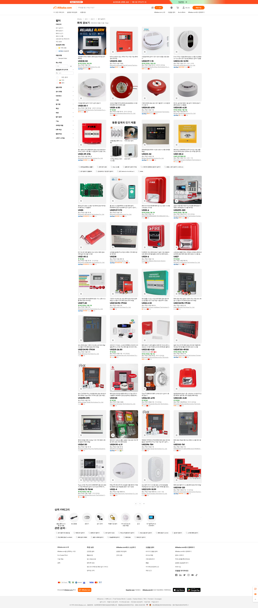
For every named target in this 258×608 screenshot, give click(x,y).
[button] (152, 7)
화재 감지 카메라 (82, 537)
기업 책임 (60, 559)
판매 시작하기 (179, 555)
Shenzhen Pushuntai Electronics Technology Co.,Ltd (156, 357)
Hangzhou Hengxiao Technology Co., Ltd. (122, 404)
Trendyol (150, 599)
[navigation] (65, 261)
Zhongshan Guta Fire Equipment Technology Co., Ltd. (156, 112)
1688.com (108, 599)
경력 (58, 563)
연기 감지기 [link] (101, 19)
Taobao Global (137, 599)
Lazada (129, 599)
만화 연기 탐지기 (95, 533)
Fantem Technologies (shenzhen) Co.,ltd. (154, 493)
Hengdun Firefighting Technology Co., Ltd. (187, 262)
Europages (158, 599)
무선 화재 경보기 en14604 (65, 537)
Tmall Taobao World (119, 599)
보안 (86, 19)
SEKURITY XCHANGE (116, 448)
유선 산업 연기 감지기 (146, 533)
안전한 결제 (90, 551)
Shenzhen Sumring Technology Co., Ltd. (90, 158)
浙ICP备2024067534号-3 (180, 605)
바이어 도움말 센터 (152, 551)
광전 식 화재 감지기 (98, 537)
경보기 (93, 19)
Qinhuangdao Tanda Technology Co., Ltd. (90, 402)
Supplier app (130, 590)
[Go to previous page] (136, 504)
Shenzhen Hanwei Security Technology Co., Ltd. (124, 355)
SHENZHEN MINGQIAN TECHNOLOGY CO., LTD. (156, 216)
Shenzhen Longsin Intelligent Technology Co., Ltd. (188, 160)
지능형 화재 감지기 (114, 537)
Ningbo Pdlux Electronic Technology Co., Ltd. (124, 493)
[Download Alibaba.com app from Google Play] (194, 590)
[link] (255, 589)
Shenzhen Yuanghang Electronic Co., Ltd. (122, 113)
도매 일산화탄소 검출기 (87, 167)
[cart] (178, 8)
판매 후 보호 (91, 563)
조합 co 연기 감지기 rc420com (174, 167)
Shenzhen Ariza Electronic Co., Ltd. (184, 65)
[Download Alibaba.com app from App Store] (179, 590)
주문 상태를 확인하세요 (182, 559)
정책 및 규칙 (91, 570)
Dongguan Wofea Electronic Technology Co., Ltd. (92, 495)
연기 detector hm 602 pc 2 (126, 171)
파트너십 (178, 566)
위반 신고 (149, 570)
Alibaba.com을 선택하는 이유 (66, 551)
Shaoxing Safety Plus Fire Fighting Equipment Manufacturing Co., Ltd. (92, 448)
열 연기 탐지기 (178, 533)
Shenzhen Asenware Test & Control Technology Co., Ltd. (124, 65)
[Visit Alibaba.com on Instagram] (188, 575)
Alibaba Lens (68, 590)
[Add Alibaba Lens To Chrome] (84, 590)
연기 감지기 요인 (109, 533)
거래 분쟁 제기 (150, 559)
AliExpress (100, 599)
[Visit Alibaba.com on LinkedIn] (180, 575)
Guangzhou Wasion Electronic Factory (153, 261)
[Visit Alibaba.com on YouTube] (192, 575)
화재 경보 (128, 537)
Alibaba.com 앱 (148, 590)
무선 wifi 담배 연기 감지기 (127, 533)
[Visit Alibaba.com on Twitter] (184, 575)
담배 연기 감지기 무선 (131, 167)
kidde (141, 171)
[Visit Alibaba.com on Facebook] (176, 575)
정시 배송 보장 (91, 559)
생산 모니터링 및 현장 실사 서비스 (97, 566)
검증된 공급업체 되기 (181, 563)
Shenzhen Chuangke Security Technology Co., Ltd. (156, 404)
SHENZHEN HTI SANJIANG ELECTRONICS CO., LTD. (188, 448)
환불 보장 (90, 555)
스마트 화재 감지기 (193, 533)
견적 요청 (119, 555)
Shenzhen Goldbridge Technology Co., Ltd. (91, 262)
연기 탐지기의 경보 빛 (64, 533)
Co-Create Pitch (62, 555)
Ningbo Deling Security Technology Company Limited (188, 216)
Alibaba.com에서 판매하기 (183, 551)
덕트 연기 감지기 (80, 533)
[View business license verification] (147, 605)
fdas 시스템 (116, 167)
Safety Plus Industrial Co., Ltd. (119, 261)
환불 (147, 563)
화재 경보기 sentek (163, 533)
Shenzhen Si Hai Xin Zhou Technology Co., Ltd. (156, 67)
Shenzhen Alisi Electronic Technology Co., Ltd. (92, 110)
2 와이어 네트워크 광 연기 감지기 (152, 167)
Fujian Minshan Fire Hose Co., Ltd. (120, 307)
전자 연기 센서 (103, 167)
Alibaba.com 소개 (63, 547)
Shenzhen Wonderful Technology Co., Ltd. (91, 214)
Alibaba (79, 19)
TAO (144, 599)
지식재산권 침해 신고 (152, 566)
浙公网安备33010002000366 (161, 605)
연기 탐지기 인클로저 (86, 171)
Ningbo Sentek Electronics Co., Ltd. (89, 67)
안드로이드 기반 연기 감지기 (105, 171)
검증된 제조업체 (121, 551)
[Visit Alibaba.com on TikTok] (196, 575)
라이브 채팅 (149, 555)
